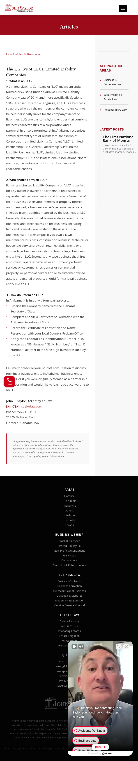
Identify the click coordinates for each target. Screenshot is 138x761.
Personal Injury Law (115, 109)
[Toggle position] (118, 646)
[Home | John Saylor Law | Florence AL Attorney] (19, 7)
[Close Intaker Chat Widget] (126, 646)
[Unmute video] (74, 646)
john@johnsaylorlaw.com (24, 406)
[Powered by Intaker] (107, 753)
